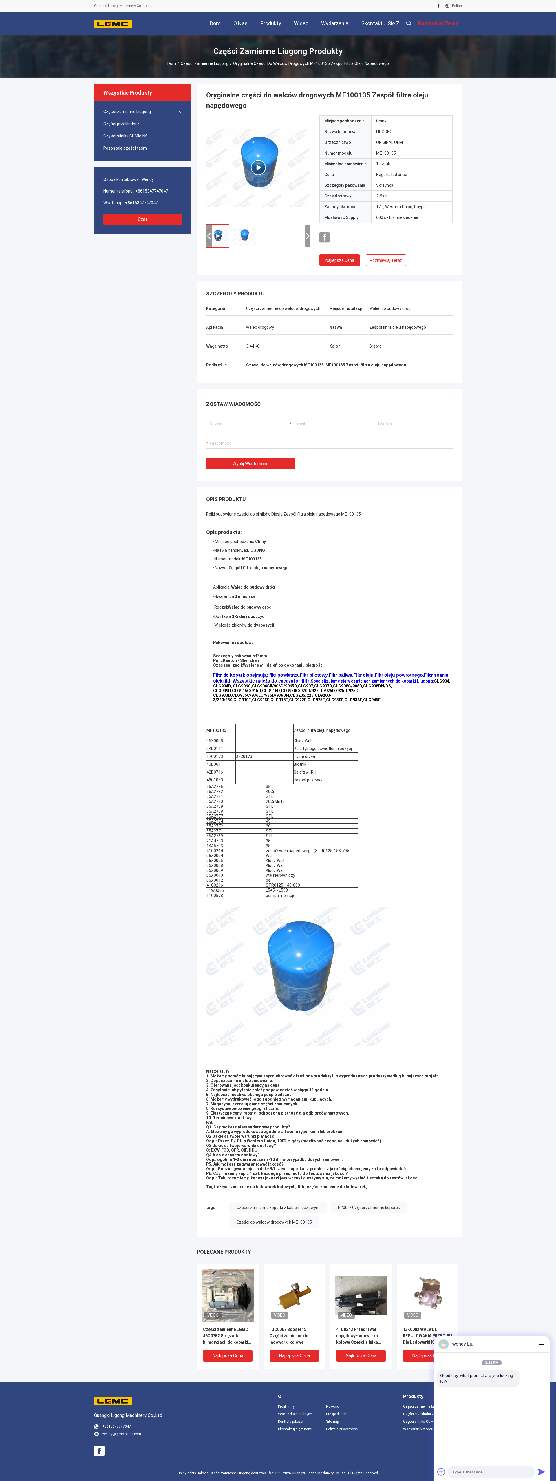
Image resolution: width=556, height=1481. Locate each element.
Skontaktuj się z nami (295, 1429)
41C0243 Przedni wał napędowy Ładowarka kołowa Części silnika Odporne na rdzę (357, 1336)
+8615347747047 (151, 191)
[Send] (541, 1471)
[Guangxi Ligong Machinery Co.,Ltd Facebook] (438, 6)
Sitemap (332, 1422)
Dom (171, 63)
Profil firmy (286, 1406)
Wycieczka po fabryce (295, 1414)
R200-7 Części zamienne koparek (369, 1207)
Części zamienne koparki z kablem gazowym (278, 1207)
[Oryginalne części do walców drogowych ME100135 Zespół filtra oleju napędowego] (258, 167)
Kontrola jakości (290, 1422)
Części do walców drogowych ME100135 (274, 1222)
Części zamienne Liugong (204, 63)
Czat (142, 219)
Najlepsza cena (339, 260)
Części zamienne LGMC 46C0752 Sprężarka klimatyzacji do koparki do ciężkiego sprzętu (225, 1336)
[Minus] (541, 1344)
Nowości (333, 1406)
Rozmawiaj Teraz (386, 260)
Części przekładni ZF (122, 123)
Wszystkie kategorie (419, 1429)
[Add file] (441, 1471)
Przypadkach (336, 1414)
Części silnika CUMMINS (125, 136)
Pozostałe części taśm (125, 148)
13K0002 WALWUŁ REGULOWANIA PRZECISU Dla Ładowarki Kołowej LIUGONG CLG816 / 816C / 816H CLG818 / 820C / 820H (427, 1336)
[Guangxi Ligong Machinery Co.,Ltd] (113, 23)
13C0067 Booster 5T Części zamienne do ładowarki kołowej (289, 1335)
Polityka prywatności (342, 1429)
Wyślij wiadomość (250, 464)
